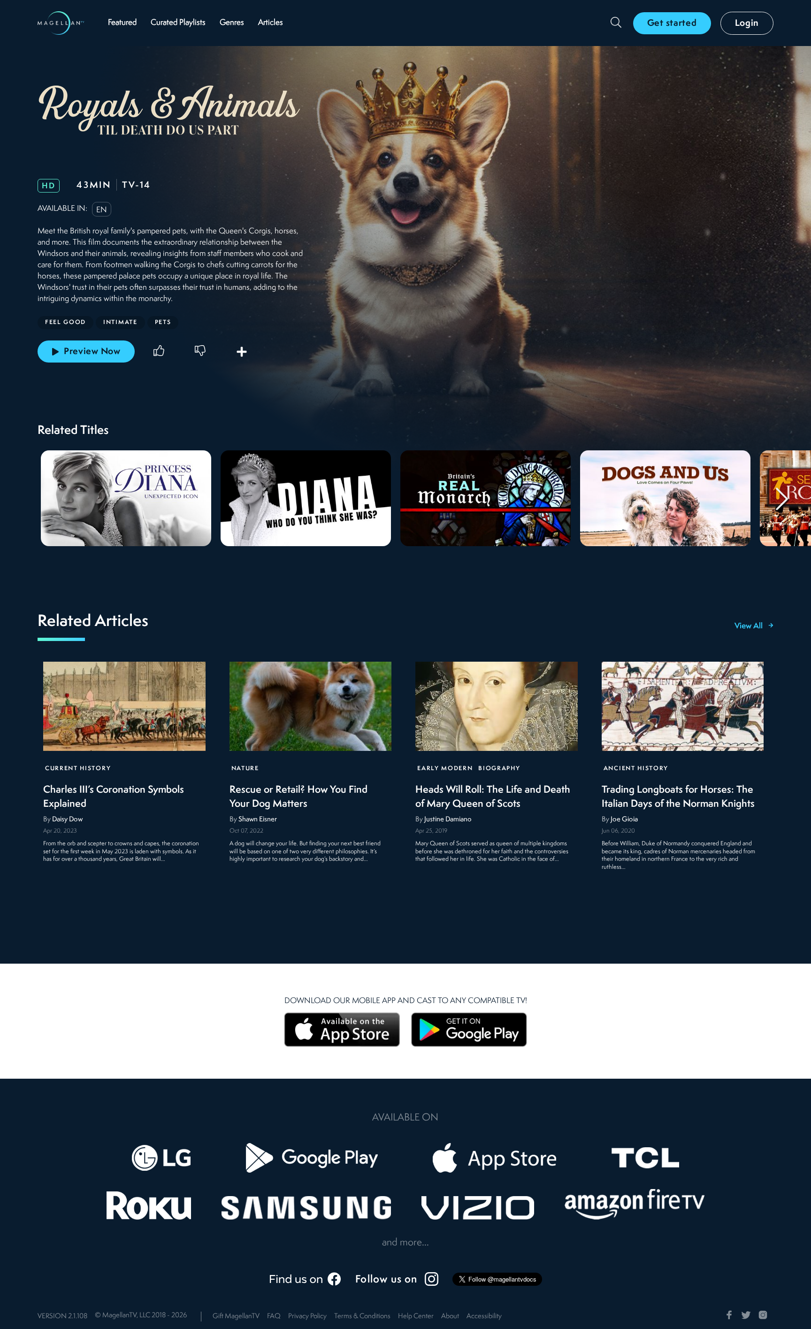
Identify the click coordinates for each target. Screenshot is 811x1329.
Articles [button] (270, 23)
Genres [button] (232, 23)
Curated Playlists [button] (178, 23)
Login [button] (747, 23)
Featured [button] (122, 23)
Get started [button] (672, 23)
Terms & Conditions (362, 1316)
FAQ (274, 1316)
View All (748, 626)
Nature (245, 768)
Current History (78, 768)
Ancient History (636, 768)
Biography (499, 768)
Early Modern (445, 768)
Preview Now (92, 351)
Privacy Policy (307, 1316)
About (450, 1316)
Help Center (416, 1316)
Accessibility (484, 1316)
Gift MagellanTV (236, 1316)
